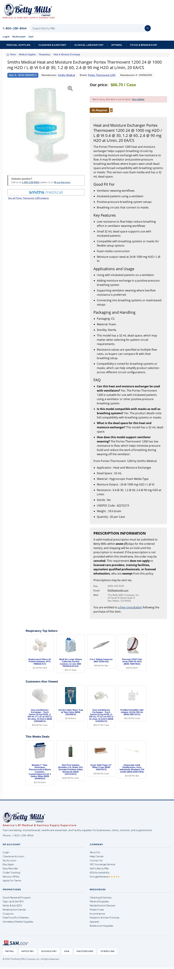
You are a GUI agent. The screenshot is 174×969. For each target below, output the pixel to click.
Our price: (99, 85)
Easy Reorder (10, 868)
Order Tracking (11, 872)
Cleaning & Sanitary (52, 44)
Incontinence (97, 913)
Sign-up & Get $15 (13, 901)
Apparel (117, 44)
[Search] (148, 28)
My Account (19, 36)
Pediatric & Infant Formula (104, 917)
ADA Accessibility (100, 872)
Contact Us (96, 860)
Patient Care (97, 909)
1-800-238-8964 (15, 28)
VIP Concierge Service (102, 864)
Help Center (97, 856)
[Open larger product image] (46, 124)
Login (6, 852)
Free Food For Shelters (16, 917)
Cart (30, 36)
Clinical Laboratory (89, 44)
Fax (95, 586)
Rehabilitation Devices (102, 905)
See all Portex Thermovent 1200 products (28, 198)
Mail (95, 595)
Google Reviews (105, 876)
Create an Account (13, 856)
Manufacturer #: (129, 75)
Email (96, 590)
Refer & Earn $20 (12, 905)
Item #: (13, 75)
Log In (6, 36)
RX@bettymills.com (118, 590)
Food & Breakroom (143, 44)
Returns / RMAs (11, 876)
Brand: (83, 75)
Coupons (8, 913)
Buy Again (8, 864)
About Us (95, 852)
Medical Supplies (18, 44)
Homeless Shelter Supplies (18, 921)
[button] (10, 124)
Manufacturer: (49, 75)
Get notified (138, 99)
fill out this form (62, 182)
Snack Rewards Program (17, 897)
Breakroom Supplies (101, 925)
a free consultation (130, 607)
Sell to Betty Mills (99, 868)
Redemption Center (14, 909)
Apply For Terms (12, 880)
